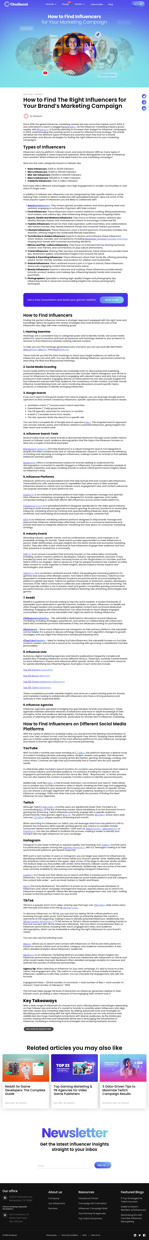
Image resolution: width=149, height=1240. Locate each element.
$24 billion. (71, 126)
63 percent (43, 129)
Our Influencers (56, 1203)
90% (41, 809)
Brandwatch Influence (35, 448)
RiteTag (42, 349)
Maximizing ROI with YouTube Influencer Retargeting (131, 1218)
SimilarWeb (29, 462)
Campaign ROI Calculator (92, 1203)
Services (52, 1208)
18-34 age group (69, 907)
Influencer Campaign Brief (92, 1208)
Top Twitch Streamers (90, 1218)
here (88, 422)
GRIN (25, 519)
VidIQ (50, 782)
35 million (100, 814)
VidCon (27, 554)
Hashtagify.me (60, 349)
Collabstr (28, 874)
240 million (49, 806)
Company (53, 1198)
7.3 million (39, 817)
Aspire (27, 886)
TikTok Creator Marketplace (38, 921)
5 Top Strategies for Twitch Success (132, 1200)
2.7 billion (80, 752)
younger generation (74, 847)
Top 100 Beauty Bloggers (36, 675)
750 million (100, 905)
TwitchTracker (93, 828)
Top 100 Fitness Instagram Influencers (44, 681)
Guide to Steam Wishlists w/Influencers (133, 1208)
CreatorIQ (28, 494)
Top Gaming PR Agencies (92, 1213)
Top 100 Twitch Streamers (37, 687)
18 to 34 (67, 814)
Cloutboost (29, 831)
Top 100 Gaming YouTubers (38, 669)
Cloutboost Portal (33, 505)
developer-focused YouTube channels (106, 238)
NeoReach (29, 954)
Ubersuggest (30, 349)
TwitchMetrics (109, 828)
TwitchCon (29, 573)
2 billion (106, 844)
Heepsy (27, 943)
